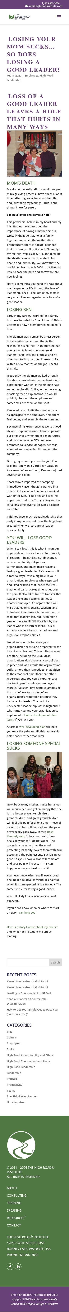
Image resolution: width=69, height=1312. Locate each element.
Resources (15, 1218)
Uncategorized (16, 1102)
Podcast (12, 1079)
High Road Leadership (21, 1067)
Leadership (14, 1073)
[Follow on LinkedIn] (18, 1266)
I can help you (26, 912)
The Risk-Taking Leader (22, 1096)
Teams (11, 1090)
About (12, 1188)
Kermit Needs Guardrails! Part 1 (27, 987)
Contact (14, 1225)
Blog (9, 1031)
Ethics (11, 1049)
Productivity (14, 1084)
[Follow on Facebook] (10, 1266)
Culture (11, 1037)
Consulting (17, 1195)
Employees (31, 75)
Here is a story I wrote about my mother (32, 927)
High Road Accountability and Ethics (30, 1055)
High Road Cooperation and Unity (28, 1061)
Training (14, 1203)
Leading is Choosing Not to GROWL (29, 993)
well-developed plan (32, 727)
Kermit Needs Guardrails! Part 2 (27, 981)
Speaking (14, 1210)
